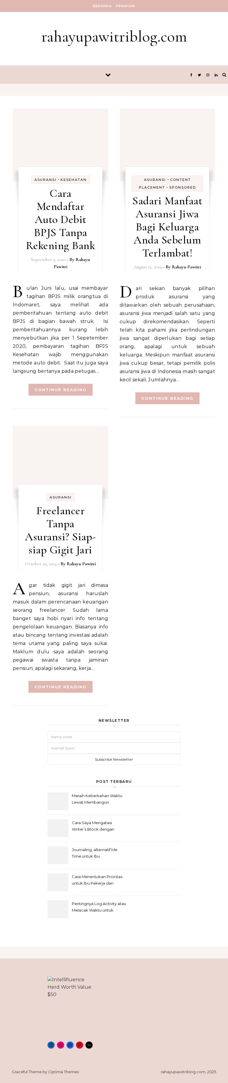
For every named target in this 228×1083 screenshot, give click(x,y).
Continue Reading (60, 389)
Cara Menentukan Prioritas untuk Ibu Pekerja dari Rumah (97, 880)
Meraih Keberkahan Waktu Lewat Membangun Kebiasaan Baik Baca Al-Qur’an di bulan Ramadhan (97, 799)
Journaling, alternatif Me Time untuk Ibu (94, 853)
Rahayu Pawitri (186, 267)
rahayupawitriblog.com (114, 36)
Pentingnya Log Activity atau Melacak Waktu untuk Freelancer (99, 907)
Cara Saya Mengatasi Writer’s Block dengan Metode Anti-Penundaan (95, 826)
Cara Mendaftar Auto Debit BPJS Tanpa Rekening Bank (60, 219)
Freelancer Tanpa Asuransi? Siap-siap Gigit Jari (60, 530)
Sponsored (182, 187)
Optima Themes (63, 1071)
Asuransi (45, 180)
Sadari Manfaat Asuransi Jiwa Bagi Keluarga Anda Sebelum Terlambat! (167, 227)
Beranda (102, 6)
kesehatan (74, 180)
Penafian (125, 6)
